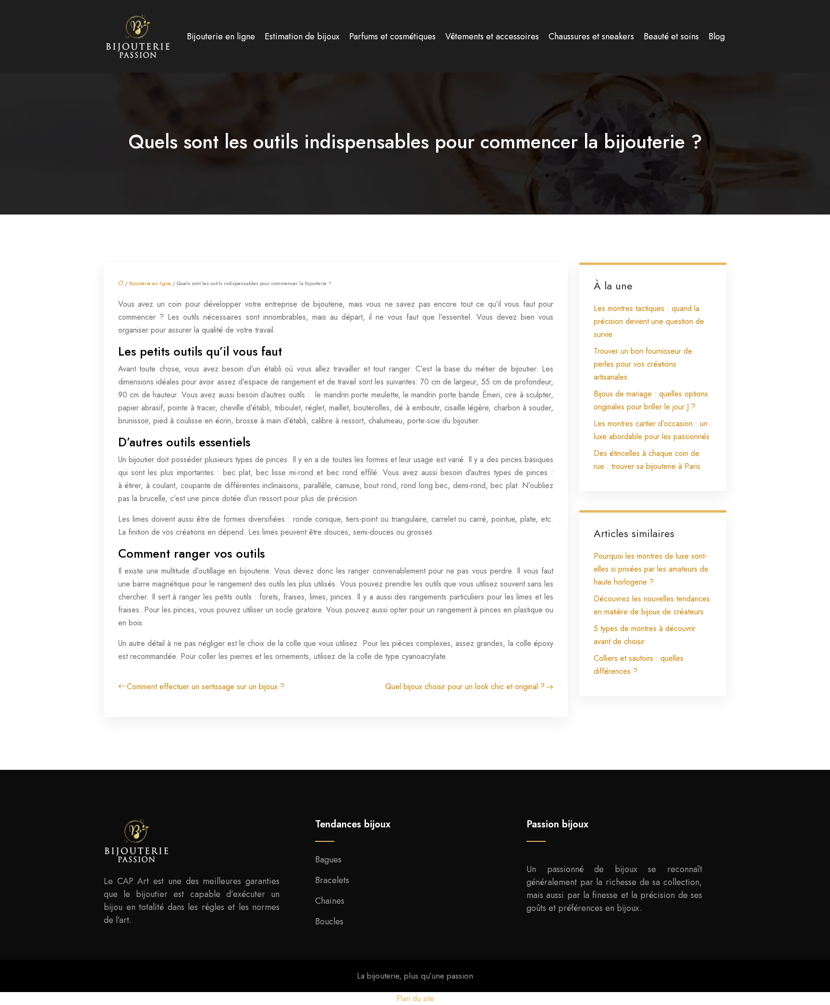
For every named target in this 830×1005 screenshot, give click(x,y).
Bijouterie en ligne (221, 36)
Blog (716, 36)
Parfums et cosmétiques (392, 36)
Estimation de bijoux (302, 36)
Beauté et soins (671, 36)
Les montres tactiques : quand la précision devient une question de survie (649, 321)
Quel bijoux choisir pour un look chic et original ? (465, 686)
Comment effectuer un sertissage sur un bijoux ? (205, 686)
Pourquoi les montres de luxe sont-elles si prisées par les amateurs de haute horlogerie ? (651, 568)
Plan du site (415, 998)
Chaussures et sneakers (591, 36)
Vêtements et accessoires (492, 36)
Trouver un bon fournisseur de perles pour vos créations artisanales (643, 364)
